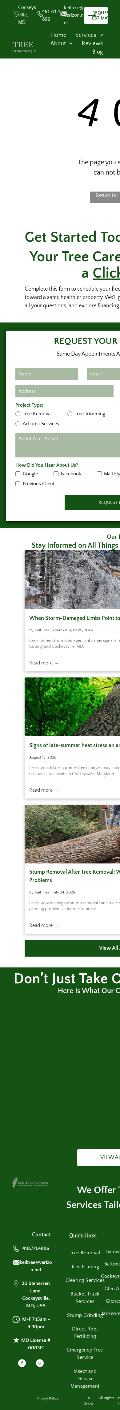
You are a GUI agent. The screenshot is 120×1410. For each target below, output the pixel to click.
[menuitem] (58, 35)
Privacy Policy (47, 1398)
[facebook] (22, 1364)
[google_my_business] (40, 1364)
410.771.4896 (35, 1248)
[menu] (111, 18)
